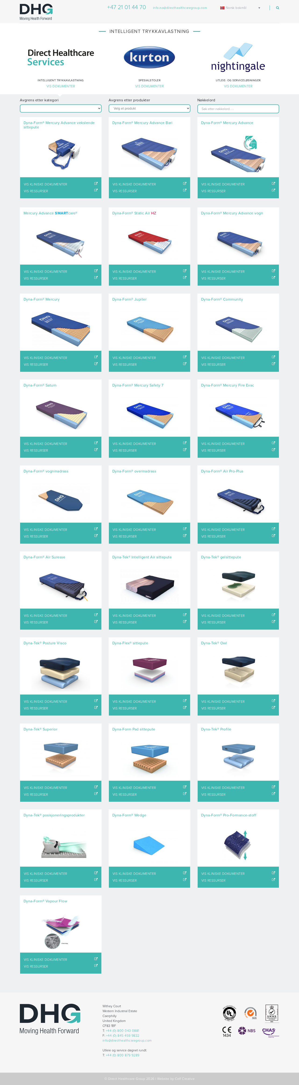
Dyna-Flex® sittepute (130, 643)
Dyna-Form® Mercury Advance (227, 123)
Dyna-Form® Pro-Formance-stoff (228, 815)
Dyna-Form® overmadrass (134, 471)
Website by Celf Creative (176, 1079)
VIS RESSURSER (36, 191)
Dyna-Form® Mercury (42, 299)
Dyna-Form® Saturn (40, 385)
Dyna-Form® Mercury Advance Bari (142, 123)
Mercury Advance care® (51, 213)
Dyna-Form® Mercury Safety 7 (137, 385)
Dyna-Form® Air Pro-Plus (222, 471)
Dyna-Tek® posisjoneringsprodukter (54, 815)
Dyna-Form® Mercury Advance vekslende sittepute (59, 125)
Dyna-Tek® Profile (216, 729)
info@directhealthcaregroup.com (127, 1040)
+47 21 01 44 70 (126, 7)
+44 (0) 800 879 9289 (122, 1055)
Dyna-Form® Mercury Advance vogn (232, 213)
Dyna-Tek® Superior (40, 729)
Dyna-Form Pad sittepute (133, 729)
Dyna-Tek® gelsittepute (221, 557)
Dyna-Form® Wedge (129, 815)
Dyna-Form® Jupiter (129, 299)
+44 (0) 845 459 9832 (122, 1036)
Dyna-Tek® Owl (214, 643)
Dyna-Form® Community (222, 299)
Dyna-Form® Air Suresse (44, 557)
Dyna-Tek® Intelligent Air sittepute (142, 557)
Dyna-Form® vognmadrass (46, 471)
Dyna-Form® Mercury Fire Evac (227, 385)
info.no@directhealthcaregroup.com (180, 8)
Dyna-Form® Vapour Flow (45, 901)
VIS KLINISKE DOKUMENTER (45, 184)
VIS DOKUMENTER (60, 86)
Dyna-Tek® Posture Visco (45, 643)
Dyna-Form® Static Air (134, 213)
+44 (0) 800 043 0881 (122, 1031)
